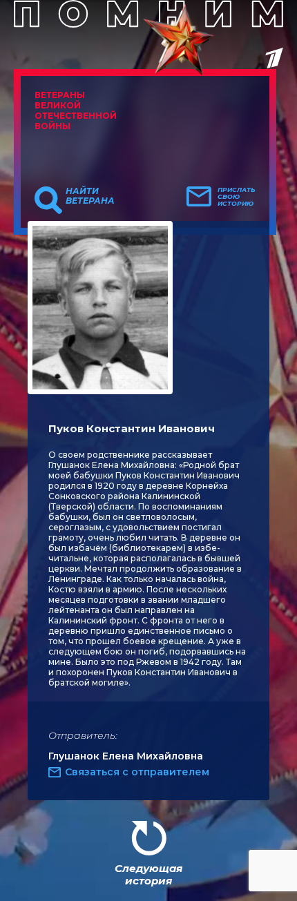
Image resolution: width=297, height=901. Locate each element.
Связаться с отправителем (137, 772)
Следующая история (148, 874)
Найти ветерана (90, 196)
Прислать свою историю (237, 196)
